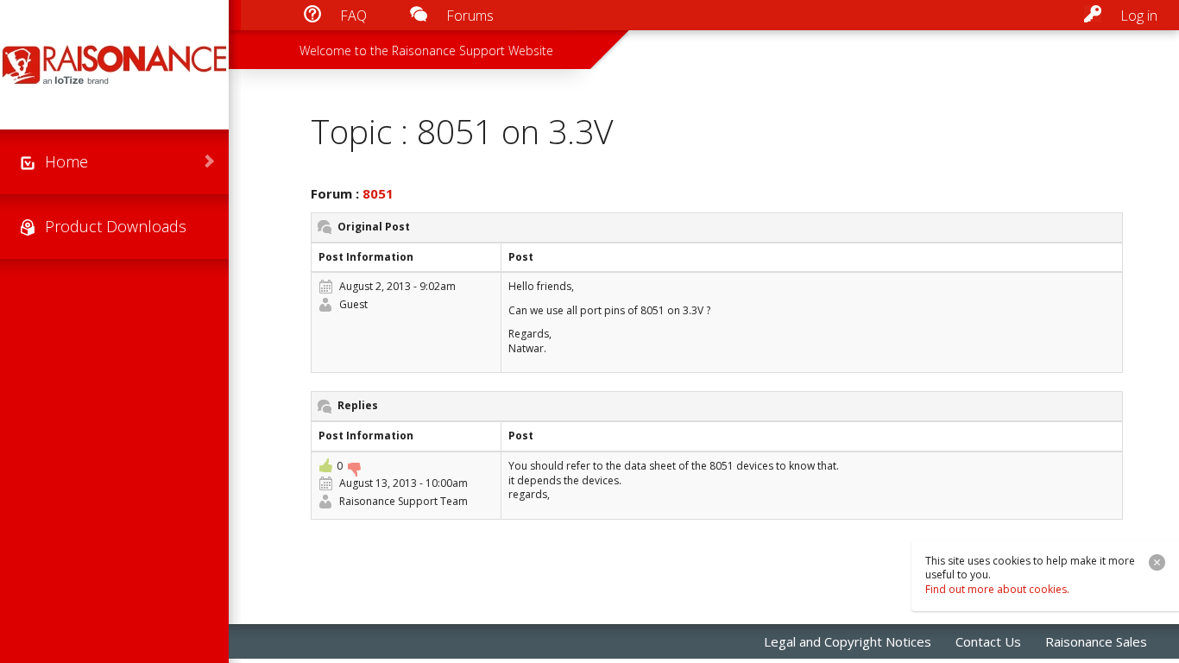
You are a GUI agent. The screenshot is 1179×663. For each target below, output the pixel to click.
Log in (1138, 15)
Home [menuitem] (66, 161)
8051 (378, 193)
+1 (325, 465)
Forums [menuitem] (470, 15)
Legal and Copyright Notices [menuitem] (847, 641)
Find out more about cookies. (997, 589)
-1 (354, 470)
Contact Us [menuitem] (988, 641)
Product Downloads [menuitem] (115, 226)
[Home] (114, 64)
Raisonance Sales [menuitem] (1096, 641)
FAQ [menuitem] (353, 15)
